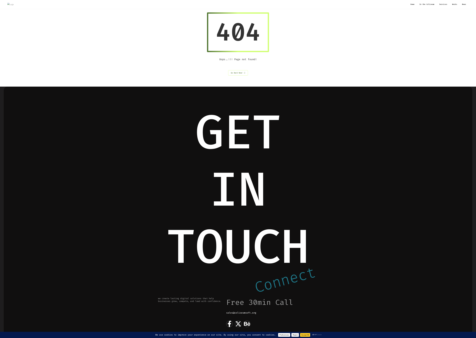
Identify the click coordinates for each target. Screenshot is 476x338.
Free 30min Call (259, 302)
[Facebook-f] (229, 324)
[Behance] (247, 324)
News (464, 4)
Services (443, 4)
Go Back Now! (237, 73)
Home (413, 4)
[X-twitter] (238, 324)
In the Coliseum (426, 4)
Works (454, 4)
